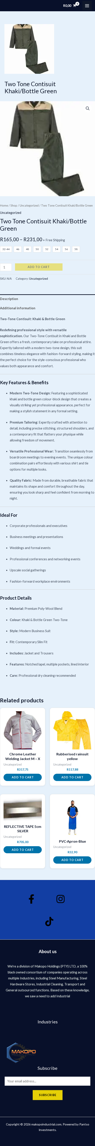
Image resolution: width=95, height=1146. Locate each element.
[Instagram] (60, 899)
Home (4, 205)
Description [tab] (9, 299)
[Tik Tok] (49, 921)
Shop (13, 205)
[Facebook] (31, 899)
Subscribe (47, 1095)
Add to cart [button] (23, 777)
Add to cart (39, 267)
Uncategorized (29, 205)
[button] (88, 108)
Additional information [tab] (17, 308)
